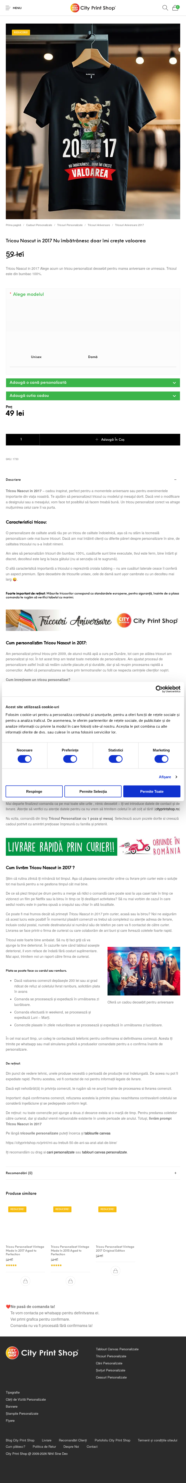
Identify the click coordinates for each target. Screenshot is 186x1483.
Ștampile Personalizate (22, 1413)
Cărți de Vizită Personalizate (26, 1399)
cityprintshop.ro (167, 808)
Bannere (11, 1406)
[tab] (93, 820)
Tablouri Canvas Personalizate (117, 1349)
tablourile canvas (97, 1133)
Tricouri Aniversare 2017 (129, 225)
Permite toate (151, 791)
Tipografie (13, 1392)
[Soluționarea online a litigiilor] (138, 1417)
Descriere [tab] (13, 479)
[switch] (70, 759)
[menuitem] (20, 1440)
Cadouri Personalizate (39, 225)
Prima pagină (13, 225)
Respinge (34, 791)
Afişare (165, 777)
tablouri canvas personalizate (104, 1152)
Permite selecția (93, 791)
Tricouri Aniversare (99, 225)
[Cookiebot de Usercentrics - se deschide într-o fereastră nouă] (159, 689)
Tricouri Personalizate (70, 225)
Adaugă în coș (112, 439)
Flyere (10, 1420)
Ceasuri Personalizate (111, 1377)
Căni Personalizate (109, 1363)
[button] (93, 382)
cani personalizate (61, 1152)
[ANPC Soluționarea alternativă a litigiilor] (138, 1400)
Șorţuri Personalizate (110, 1370)
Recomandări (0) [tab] (19, 1173)
